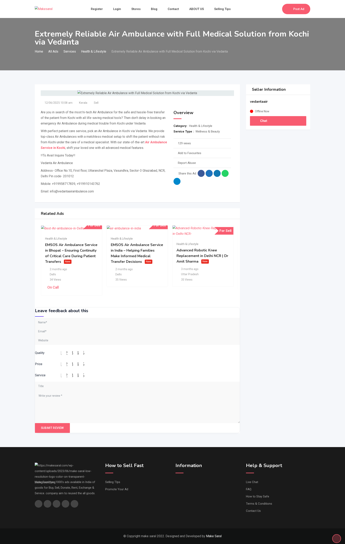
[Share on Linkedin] (217, 173)
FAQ (248, 489)
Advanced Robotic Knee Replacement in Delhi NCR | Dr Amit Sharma (202, 256)
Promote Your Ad (116, 489)
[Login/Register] (277, 9)
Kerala (83, 103)
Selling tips (222, 9)
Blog (154, 9)
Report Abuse (187, 163)
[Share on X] (209, 173)
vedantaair (259, 101)
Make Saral (214, 536)
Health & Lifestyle (200, 126)
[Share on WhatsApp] (225, 173)
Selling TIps (112, 482)
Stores (136, 9)
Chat (263, 121)
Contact (173, 9)
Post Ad (298, 9)
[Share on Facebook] (201, 173)
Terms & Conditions (259, 503)
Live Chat (252, 482)
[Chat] (270, 9)
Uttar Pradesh (190, 274)
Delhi (53, 274)
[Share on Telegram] (176, 181)
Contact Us (253, 511)
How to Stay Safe (257, 496)
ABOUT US (196, 9)
